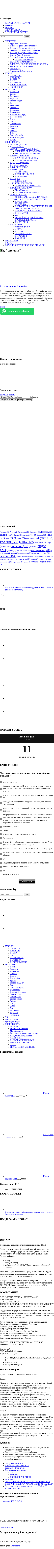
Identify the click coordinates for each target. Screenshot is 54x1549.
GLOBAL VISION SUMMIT (27, 192)
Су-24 (7, 546)
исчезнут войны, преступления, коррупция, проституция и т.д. (28, 796)
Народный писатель (18, 165)
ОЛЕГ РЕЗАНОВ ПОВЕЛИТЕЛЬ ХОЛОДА (29, 64)
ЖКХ (17, 215)
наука (20, 556)
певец (50, 556)
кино (15, 553)
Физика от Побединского (21, 71)
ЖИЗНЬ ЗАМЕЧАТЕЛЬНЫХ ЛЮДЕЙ (31, 197)
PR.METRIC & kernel (19, 1029)
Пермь (13, 140)
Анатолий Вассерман (19, 532)
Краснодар (14, 110)
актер (33, 546)
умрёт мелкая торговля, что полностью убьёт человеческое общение (28, 853)
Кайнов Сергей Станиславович (23, 46)
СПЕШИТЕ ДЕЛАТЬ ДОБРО (28, 151)
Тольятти (14, 126)
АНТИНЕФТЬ (16, 1038)
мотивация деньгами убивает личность (19, 834)
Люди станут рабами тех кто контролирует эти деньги (26, 863)
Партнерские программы (15, 1470)
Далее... (3, 307)
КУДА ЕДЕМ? (21, 201)
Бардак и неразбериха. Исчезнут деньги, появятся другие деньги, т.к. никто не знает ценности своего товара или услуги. (27, 788)
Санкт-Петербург (17, 135)
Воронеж (14, 98)
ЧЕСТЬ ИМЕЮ (21, 172)
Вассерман (35, 532)
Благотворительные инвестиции (24, 1033)
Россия (10, 542)
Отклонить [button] (15, 1546)
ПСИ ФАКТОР (21, 213)
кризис (45, 553)
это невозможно (10, 782)
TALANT (14, 1026)
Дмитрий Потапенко (22, 535)
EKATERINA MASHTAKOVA (23, 62)
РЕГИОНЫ (10, 964)
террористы (18, 562)
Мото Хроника (21, 190)
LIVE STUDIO (11, 240)
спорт (34, 559)
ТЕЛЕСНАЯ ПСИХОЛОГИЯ (28, 185)
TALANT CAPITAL (18, 144)
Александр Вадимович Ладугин (24, 53)
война (12, 551)
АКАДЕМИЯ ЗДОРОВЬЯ (21, 1035)
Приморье (14, 91)
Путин (45, 538)
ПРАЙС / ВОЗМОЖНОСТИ (17, 1465)
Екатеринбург (16, 101)
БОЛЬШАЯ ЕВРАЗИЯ (19, 1042)
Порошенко (32, 538)
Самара (13, 121)
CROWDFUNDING (13, 30)
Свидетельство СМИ (14, 1463)
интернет (5, 553)
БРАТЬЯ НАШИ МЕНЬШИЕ (27, 153)
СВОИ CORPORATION (20, 1477)
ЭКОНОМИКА (16, 87)
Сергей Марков (40, 542)
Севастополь (15, 124)
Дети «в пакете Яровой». (13, 286)
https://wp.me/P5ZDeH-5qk (11, 1501)
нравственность (30, 556)
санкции (24, 559)
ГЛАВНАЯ (10, 1479)
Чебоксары (14, 108)
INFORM (9, 25)
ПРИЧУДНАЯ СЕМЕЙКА (26, 158)
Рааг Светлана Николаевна (21, 66)
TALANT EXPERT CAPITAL (17, 23)
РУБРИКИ (9, 946)
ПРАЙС (8, 243)
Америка (4, 532)
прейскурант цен (12, 1022)
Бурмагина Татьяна (18, 43)
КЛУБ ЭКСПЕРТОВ (19, 167)
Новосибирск (16, 117)
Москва (20, 538)
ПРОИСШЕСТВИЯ (18, 85)
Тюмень (13, 130)
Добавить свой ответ (11, 874)
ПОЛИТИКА (15, 82)
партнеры (14, 1475)
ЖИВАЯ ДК (20, 204)
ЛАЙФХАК (20, 238)
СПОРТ (13, 955)
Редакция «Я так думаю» (15, 1468)
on (4, 870)
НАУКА (13, 80)
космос (36, 553)
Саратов (13, 128)
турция (37, 561)
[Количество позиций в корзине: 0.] (2, 595)
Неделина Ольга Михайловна (23, 48)
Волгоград (14, 96)
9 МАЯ (13, 1045)
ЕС (34, 535)
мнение (8, 556)
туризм (27, 562)
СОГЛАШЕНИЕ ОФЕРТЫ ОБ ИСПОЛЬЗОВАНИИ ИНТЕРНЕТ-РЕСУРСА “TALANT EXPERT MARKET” (29, 1483)
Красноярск (15, 112)
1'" (4, 859)
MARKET (9, 27)
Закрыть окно (6, 1527)
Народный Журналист (19, 163)
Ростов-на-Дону (17, 137)
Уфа (12, 133)
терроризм (6, 562)
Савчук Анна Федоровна (20, 55)
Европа (41, 535)
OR (6, 1017)
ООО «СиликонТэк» (24, 59)
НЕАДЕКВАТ (21, 176)
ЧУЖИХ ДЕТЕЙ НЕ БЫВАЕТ (28, 211)
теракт (48, 559)
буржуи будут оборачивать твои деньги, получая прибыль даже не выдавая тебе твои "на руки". (27, 843)
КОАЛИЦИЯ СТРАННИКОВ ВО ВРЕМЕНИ (25, 245)
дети (19, 551)
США (27, 542)
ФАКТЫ (18, 229)
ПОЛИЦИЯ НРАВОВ (24, 174)
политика (4, 559)
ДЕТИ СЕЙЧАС (17, 146)
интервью (41, 550)
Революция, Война (11, 826)
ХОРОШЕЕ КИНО (23, 234)
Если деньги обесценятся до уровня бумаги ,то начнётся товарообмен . (27, 803)
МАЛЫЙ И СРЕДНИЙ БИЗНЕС (29, 218)
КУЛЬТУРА (15, 78)
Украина (20, 546)
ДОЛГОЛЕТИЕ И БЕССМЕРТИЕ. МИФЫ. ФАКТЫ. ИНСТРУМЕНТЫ (33, 207)
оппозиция (41, 556)
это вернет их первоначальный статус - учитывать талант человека (27, 809)
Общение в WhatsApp (19, 311)
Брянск (13, 94)
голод (5, 830)
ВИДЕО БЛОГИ (22, 181)
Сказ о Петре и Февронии (26, 160)
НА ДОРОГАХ (21, 222)
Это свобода (8, 838)
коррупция (25, 553)
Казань (13, 103)
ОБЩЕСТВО (15, 75)
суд (41, 559)
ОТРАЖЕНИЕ (21, 236)
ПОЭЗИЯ (19, 231)
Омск (12, 119)
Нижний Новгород (18, 114)
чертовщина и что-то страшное (16, 867)
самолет (13, 559)
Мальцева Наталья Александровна (25, 50)
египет (27, 551)
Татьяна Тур (15, 69)
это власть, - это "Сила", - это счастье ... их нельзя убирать (28, 848)
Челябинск (14, 105)
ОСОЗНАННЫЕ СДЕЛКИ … (18, 32)
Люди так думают (22, 227)
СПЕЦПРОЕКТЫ (12, 1024)
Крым (8, 538)
